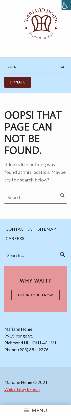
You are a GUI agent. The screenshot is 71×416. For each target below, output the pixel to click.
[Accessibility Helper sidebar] (66, 5)
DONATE (18, 82)
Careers (15, 238)
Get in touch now (35, 295)
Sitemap (47, 228)
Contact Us (19, 228)
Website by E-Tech (22, 389)
